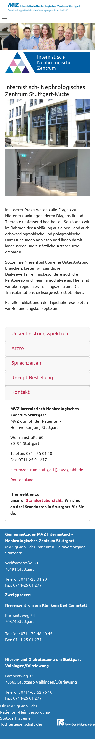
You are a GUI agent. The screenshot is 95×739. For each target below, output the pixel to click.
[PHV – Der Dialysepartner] (43, 6)
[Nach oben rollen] (84, 728)
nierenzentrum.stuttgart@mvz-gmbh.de (46, 469)
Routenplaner (22, 479)
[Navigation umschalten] (4, 18)
